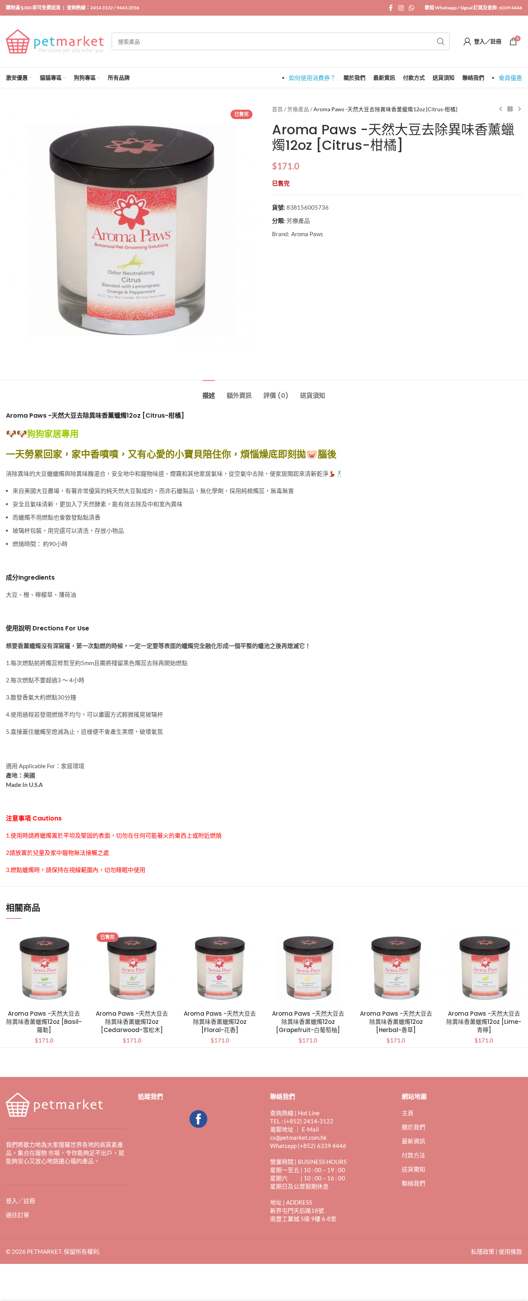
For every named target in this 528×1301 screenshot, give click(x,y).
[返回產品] (510, 109)
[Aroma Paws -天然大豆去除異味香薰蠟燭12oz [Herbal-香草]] (396, 968)
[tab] (208, 392)
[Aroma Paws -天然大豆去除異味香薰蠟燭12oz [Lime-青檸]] (484, 968)
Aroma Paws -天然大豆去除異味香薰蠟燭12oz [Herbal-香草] (396, 1021)
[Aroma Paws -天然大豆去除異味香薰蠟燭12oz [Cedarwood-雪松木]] (132, 968)
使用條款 (510, 1251)
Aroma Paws (307, 233)
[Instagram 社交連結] (401, 8)
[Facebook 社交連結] (391, 8)
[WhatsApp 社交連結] (411, 8)
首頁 (277, 109)
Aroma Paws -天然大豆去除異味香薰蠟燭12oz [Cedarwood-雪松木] (132, 1021)
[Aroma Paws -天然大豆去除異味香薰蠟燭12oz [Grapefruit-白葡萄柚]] (308, 968)
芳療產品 (298, 109)
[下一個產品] (519, 109)
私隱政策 (482, 1251)
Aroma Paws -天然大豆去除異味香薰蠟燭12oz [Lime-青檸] (483, 1021)
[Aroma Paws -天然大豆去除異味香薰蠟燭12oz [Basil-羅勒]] (44, 968)
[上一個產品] (500, 109)
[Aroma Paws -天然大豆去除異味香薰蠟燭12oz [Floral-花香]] (220, 968)
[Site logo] (55, 40)
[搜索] (441, 41)
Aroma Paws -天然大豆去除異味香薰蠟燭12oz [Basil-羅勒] (44, 1021)
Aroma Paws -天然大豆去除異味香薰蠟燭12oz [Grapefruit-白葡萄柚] (308, 1021)
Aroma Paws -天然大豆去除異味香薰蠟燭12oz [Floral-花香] (220, 1021)
